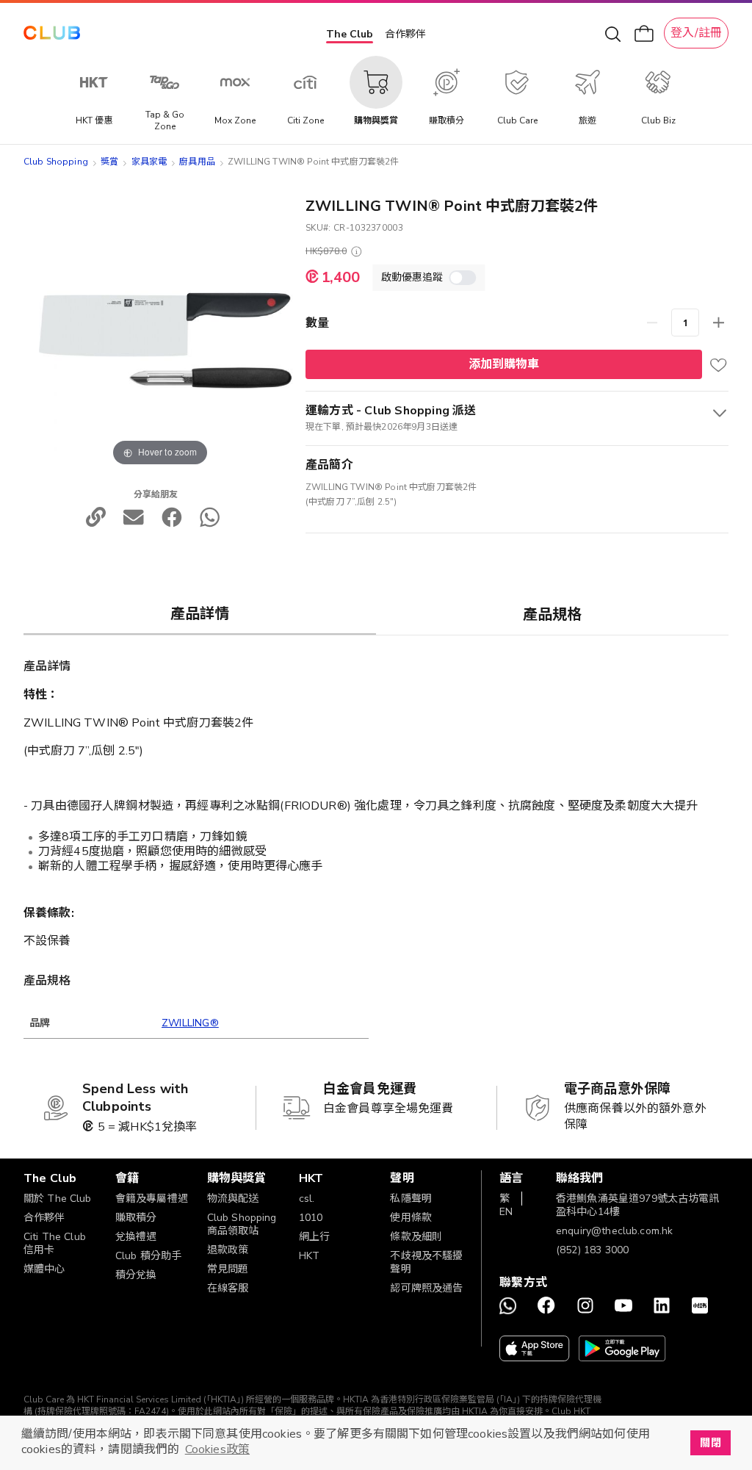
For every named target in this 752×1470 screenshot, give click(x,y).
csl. (307, 1199)
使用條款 (411, 1218)
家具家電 (149, 161)
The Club (349, 34)
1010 (311, 1218)
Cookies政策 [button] (217, 1449)
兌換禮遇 (136, 1237)
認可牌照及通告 (426, 1288)
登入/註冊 (696, 33)
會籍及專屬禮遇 (151, 1199)
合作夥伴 (405, 34)
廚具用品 (197, 161)
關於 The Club (58, 1199)
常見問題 (228, 1269)
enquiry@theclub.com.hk (614, 1231)
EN (506, 1212)
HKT (309, 1256)
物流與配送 (233, 1199)
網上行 (314, 1237)
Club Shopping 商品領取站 (242, 1224)
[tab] (200, 613)
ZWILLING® (190, 1023)
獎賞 (109, 161)
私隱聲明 (411, 1199)
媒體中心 (44, 1269)
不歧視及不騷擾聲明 (426, 1262)
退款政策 (228, 1250)
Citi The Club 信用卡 (55, 1243)
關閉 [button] (710, 1442)
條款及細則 (416, 1237)
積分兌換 (136, 1275)
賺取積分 (136, 1218)
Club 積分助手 (148, 1256)
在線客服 (228, 1288)
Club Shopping (56, 161)
